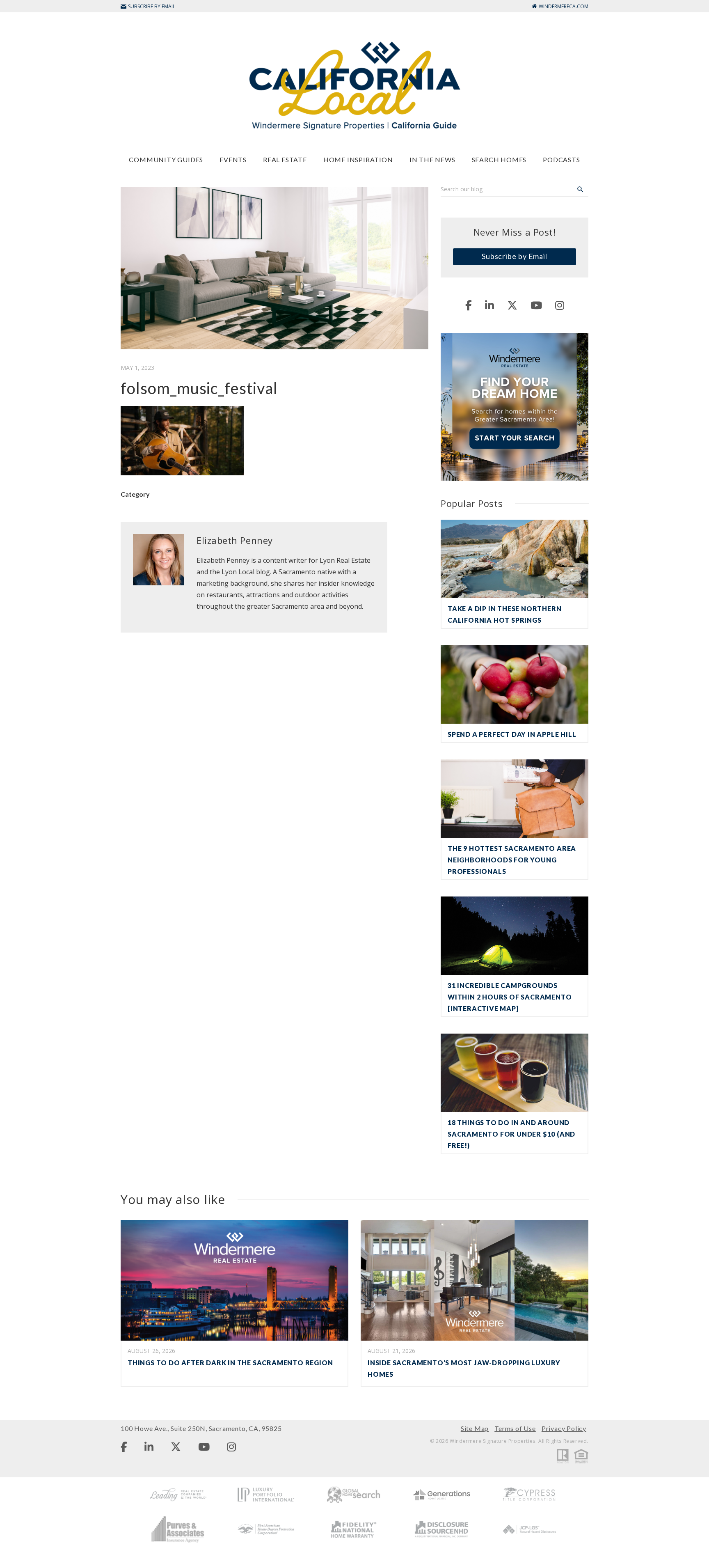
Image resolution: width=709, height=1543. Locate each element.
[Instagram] (559, 305)
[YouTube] (536, 305)
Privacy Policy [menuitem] (564, 1428)
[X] (512, 305)
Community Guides (166, 159)
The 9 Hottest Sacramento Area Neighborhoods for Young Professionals (512, 859)
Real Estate (285, 159)
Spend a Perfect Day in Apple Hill (512, 734)
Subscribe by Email (514, 256)
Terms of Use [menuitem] (515, 1428)
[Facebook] (468, 305)
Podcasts (561, 159)
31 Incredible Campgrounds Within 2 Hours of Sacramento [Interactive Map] (510, 996)
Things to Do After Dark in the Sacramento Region (230, 1362)
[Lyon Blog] (354, 85)
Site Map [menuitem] (475, 1428)
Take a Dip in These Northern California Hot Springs (504, 614)
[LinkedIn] (489, 305)
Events (233, 159)
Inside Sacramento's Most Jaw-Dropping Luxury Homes (464, 1368)
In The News (432, 159)
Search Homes (499, 159)
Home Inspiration (358, 159)
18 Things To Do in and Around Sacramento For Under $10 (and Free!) (511, 1134)
